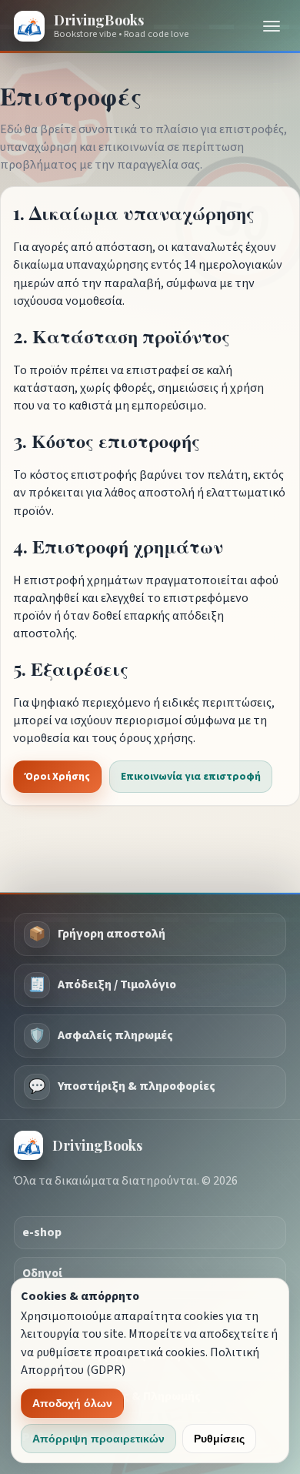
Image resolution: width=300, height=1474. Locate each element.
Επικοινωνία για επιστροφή (191, 776)
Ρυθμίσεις (219, 1438)
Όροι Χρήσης (57, 776)
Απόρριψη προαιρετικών (98, 1438)
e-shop (42, 1232)
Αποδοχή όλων (72, 1403)
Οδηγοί (42, 1273)
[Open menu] (271, 26)
